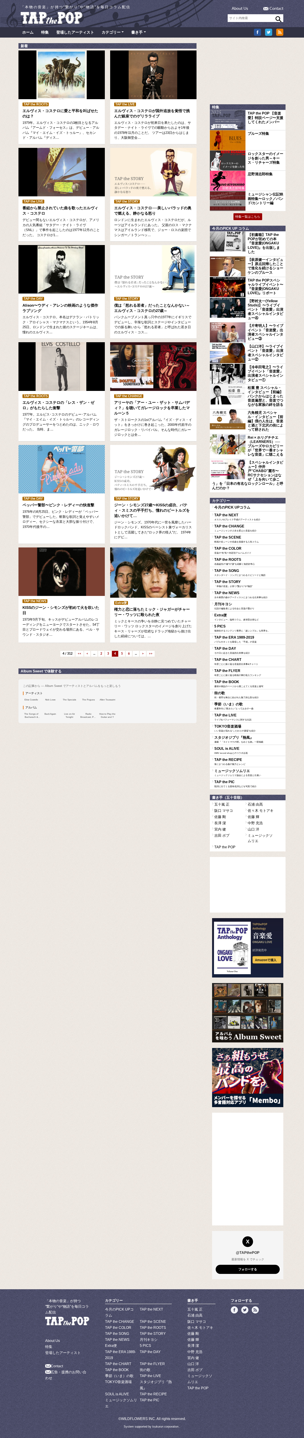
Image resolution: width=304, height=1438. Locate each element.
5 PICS (242, 628)
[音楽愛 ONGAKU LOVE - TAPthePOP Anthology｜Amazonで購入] (247, 947)
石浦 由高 (255, 804)
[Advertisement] (247, 71)
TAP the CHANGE (235, 528)
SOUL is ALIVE (231, 750)
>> (150, 653)
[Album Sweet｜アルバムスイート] (247, 1012)
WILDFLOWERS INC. (138, 1419)
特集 (45, 32)
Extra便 (236, 617)
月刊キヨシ (234, 606)
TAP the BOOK (238, 684)
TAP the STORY (233, 583)
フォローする (247, 1269)
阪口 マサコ (223, 811)
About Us (240, 9)
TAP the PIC (235, 784)
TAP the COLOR (232, 550)
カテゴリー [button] (111, 32)
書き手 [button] (137, 32)
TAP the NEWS (241, 595)
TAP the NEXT (237, 517)
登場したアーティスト (75, 32)
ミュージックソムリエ (237, 772)
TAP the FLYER (237, 672)
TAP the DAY (232, 650)
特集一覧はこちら (247, 216)
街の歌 (236, 695)
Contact (276, 9)
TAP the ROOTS (234, 561)
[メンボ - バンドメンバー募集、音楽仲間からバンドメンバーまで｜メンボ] (247, 1077)
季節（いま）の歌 (233, 706)
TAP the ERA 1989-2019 (235, 639)
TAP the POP (224, 847)
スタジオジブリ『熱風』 (238, 739)
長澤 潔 (220, 823)
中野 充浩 (255, 823)
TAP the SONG (239, 572)
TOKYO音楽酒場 (235, 728)
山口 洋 (253, 829)
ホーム (28, 32)
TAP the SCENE (236, 539)
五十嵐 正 (221, 804)
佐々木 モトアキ (261, 811)
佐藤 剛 (220, 817)
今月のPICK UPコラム (232, 507)
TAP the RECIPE (229, 761)
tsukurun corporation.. (166, 1426)
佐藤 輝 (253, 817)
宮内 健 (220, 829)
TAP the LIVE (232, 717)
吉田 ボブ (221, 835)
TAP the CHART (236, 661)
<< (79, 653)
